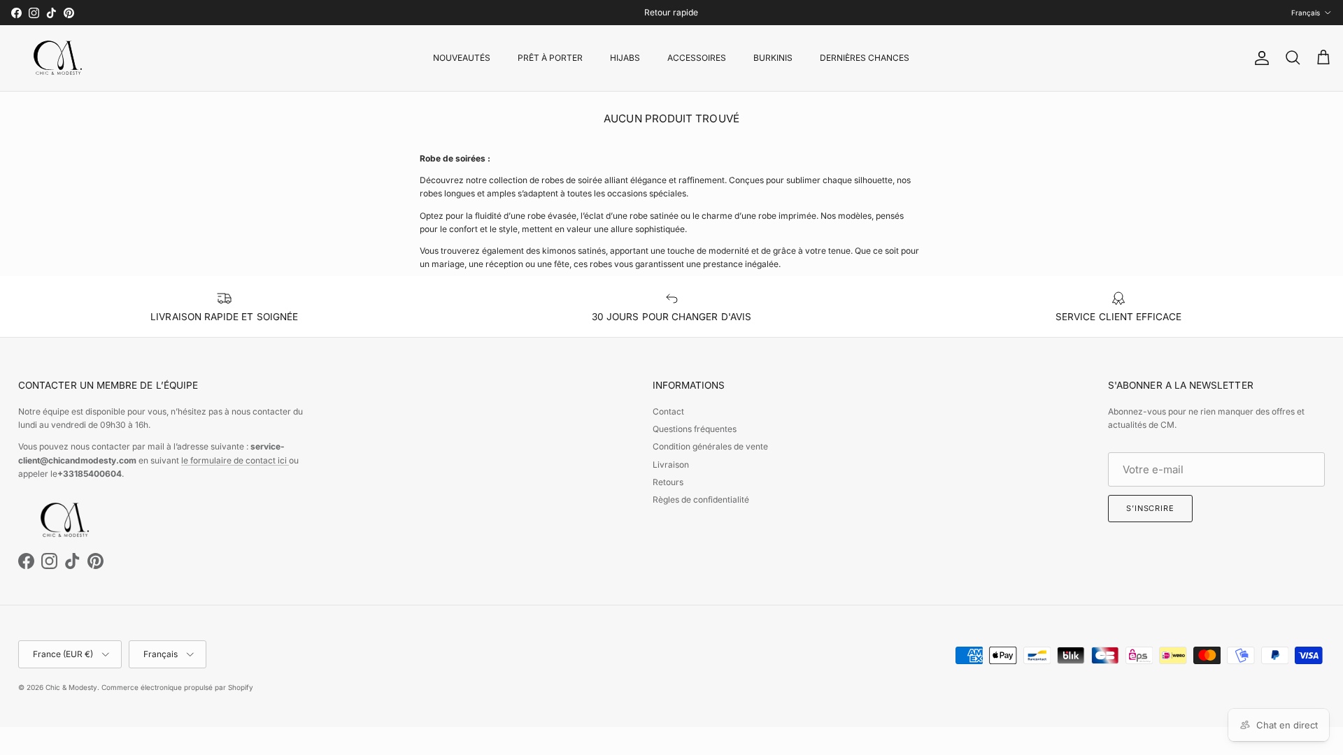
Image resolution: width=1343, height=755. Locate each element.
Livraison (671, 464)
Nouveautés (461, 57)
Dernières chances (864, 57)
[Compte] (1259, 58)
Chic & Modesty (71, 687)
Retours (668, 482)
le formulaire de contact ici (235, 460)
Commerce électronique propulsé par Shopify (177, 687)
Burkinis (773, 57)
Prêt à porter (550, 57)
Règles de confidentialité (701, 499)
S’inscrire (1150, 508)
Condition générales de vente (710, 446)
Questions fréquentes (695, 429)
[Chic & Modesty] (60, 58)
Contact (668, 411)
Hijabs (625, 57)
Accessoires (696, 57)
